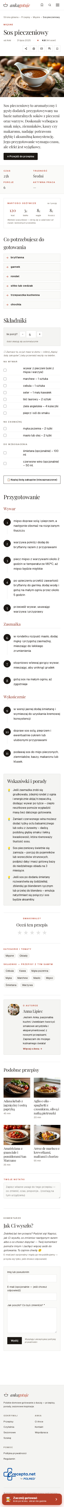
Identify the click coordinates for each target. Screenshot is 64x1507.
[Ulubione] (42, 5)
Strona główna (11, 17)
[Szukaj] (49, 5)
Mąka (9, 978)
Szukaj (7, 1437)
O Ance (39, 1421)
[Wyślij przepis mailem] (41, 48)
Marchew (22, 978)
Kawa (22, 970)
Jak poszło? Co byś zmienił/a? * (26, 1305)
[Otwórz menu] (57, 5)
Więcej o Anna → (32, 1048)
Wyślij (14, 1340)
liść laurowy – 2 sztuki (37, 399)
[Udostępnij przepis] (26, 48)
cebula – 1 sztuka (34, 386)
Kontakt (39, 1426)
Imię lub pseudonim (18, 1272)
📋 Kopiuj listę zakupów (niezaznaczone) (32, 479)
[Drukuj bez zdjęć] (49, 48)
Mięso (49, 978)
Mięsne (36, 17)
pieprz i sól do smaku (36, 413)
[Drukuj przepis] (34, 48)
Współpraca (41, 1432)
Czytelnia (9, 1426)
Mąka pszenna (39, 970)
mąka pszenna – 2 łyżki (37, 428)
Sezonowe (10, 1432)
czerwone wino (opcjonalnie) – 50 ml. (41, 463)
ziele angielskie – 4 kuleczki (40, 406)
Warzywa (27, 985)
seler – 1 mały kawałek (37, 392)
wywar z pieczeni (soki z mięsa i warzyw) (38, 370)
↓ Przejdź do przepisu (20, 156)
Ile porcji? (12, 334)
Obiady (24, 955)
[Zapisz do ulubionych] (57, 48)
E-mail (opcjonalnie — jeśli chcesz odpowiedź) (27, 1288)
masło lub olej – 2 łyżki (37, 435)
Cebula (10, 970)
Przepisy (25, 17)
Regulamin (9, 1458)
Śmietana (11, 985)
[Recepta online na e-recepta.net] (20, 1474)
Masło (36, 978)
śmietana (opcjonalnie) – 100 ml (40, 453)
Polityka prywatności (15, 1453)
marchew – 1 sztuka (35, 379)
